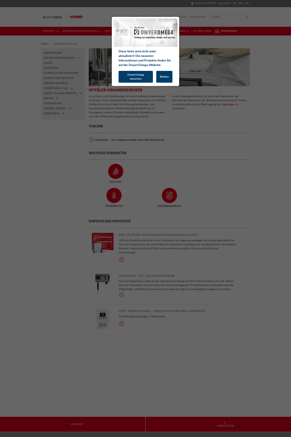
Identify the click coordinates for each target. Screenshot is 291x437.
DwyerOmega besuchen (135, 76)
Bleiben (164, 76)
